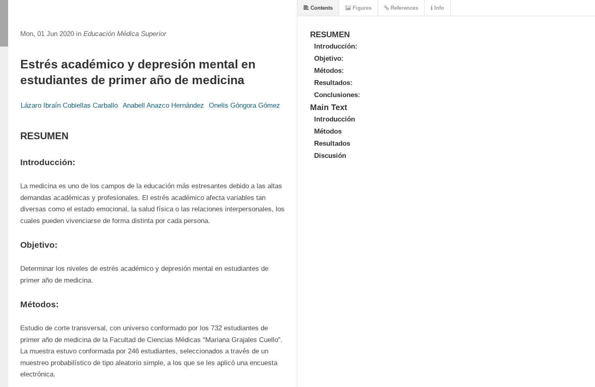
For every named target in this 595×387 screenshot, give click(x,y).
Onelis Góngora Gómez (244, 105)
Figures (361, 8)
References (403, 8)
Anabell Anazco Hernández (163, 105)
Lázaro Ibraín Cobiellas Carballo (69, 105)
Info (438, 8)
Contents (321, 8)
